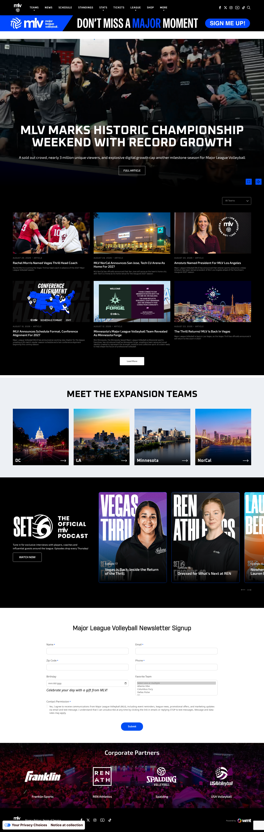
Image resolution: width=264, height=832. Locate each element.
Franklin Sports (42, 796)
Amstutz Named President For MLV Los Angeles (207, 263)
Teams (34, 7)
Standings (85, 7)
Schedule (65, 7)
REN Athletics (102, 796)
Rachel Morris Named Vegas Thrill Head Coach (45, 263)
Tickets (118, 7)
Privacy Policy (32, 820)
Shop (150, 7)
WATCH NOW (27, 557)
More (163, 7)
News (48, 7)
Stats (103, 7)
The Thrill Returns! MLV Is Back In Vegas (202, 331)
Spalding (162, 796)
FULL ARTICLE (132, 170)
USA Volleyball (221, 796)
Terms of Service (52, 820)
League (135, 7)
